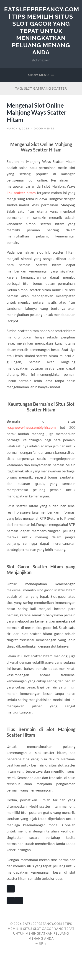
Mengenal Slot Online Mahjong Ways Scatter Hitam (37, 112)
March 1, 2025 (18, 128)
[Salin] (11, 888)
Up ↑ (43, 943)
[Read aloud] (11, 900)
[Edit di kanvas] (19, 900)
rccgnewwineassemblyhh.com (31, 427)
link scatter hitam (21, 192)
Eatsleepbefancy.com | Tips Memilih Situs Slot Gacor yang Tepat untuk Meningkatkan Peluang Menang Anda (41, 31)
